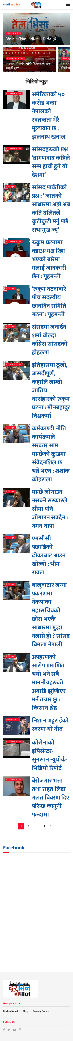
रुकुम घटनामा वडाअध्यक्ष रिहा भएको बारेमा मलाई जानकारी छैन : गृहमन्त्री (49, 259)
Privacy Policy (41, 1011)
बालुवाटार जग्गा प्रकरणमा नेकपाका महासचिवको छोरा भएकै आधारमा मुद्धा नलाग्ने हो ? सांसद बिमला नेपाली (51, 615)
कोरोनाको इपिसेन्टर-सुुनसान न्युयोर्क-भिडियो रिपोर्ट (50, 755)
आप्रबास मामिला (14, 33)
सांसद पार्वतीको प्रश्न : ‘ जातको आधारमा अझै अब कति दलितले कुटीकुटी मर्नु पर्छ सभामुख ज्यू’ (51, 208)
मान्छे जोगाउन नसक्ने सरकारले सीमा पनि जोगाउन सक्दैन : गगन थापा (50, 509)
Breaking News (15, 58)
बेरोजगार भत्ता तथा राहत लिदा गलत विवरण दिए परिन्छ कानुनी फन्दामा (50, 798)
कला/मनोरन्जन (12, 719)
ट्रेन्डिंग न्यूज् (10, 186)
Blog (25, 1011)
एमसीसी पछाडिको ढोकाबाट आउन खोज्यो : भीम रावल (48, 556)
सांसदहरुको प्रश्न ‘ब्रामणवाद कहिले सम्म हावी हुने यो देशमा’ (51, 162)
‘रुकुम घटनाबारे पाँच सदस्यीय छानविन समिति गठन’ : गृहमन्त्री (49, 302)
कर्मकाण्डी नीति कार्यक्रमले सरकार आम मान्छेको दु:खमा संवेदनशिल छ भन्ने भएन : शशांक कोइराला (51, 454)
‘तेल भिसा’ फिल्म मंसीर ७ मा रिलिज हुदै (31, 39)
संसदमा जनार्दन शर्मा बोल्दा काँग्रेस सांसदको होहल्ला (49, 340)
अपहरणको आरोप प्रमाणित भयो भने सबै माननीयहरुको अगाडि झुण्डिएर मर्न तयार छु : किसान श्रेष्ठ (48, 682)
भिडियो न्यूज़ (67, 58)
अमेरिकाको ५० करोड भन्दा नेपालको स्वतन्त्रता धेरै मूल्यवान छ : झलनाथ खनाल (48, 115)
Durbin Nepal (10, 1011)
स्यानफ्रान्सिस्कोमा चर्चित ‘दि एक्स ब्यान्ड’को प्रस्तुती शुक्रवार (29, 65)
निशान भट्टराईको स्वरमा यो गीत (50, 725)
